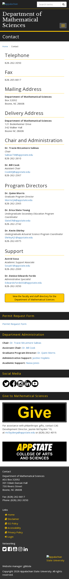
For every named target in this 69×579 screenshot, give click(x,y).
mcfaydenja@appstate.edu (20, 432)
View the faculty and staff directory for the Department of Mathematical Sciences (34, 298)
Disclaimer (13, 519)
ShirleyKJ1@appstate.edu (19, 237)
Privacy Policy (15, 532)
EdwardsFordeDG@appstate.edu (23, 282)
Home (5, 46)
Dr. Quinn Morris (46, 352)
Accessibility (14, 527)
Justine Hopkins (41, 357)
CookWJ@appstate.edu (17, 171)
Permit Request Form (14, 323)
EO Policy (12, 523)
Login (10, 536)
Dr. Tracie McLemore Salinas (25, 342)
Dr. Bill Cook (28, 347)
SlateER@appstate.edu (17, 220)
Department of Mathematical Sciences (22, 20)
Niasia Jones (32, 362)
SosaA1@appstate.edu (17, 265)
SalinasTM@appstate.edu (19, 154)
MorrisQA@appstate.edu (18, 200)
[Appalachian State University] (17, 4)
